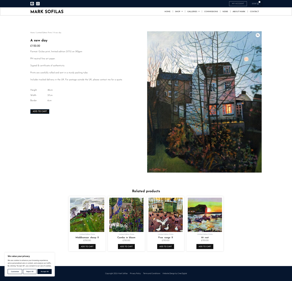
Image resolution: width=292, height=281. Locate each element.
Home (167, 11)
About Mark (239, 11)
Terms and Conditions (151, 273)
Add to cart (40, 111)
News (225, 11)
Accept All (44, 271)
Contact (254, 11)
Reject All (29, 271)
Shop (177, 11)
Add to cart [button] (87, 247)
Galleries (192, 11)
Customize (15, 271)
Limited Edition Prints (44, 33)
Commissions (211, 11)
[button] (258, 35)
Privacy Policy (135, 273)
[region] (30, 264)
